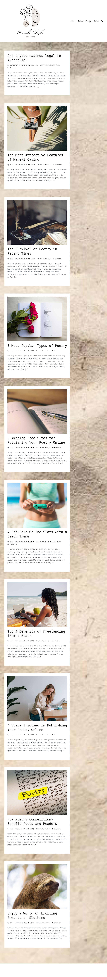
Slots (96, 21)
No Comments (12, 68)
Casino (80, 21)
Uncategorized (54, 65)
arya (11, 164)
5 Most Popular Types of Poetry (37, 346)
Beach (73, 21)
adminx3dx (13, 65)
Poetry (88, 21)
